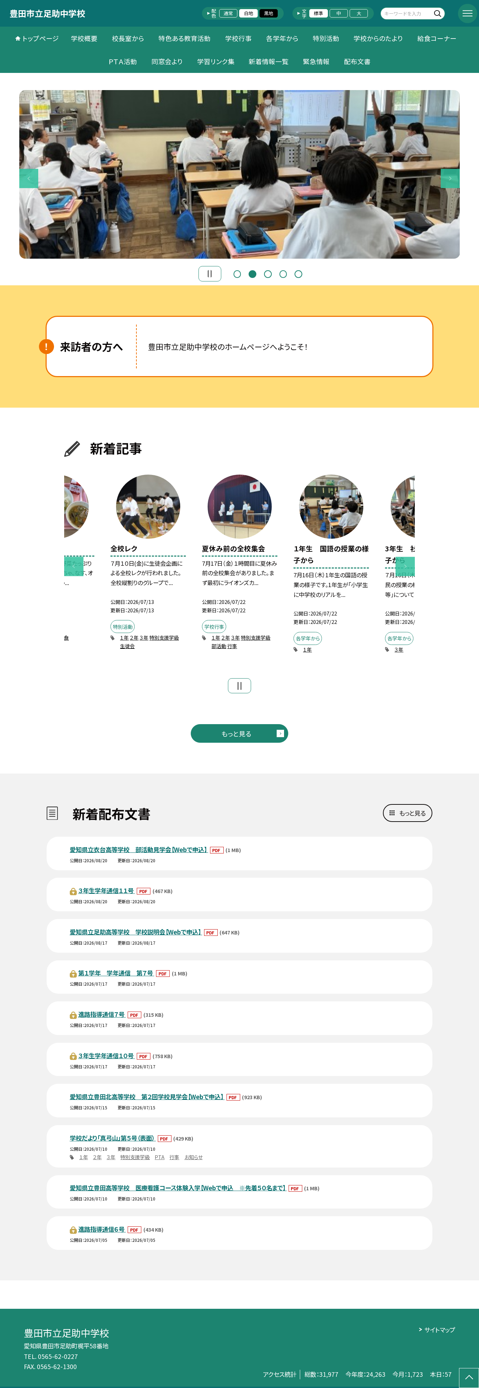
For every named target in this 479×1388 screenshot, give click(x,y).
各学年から (282, 38)
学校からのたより (378, 38)
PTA (159, 1157)
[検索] (438, 13)
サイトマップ (439, 1329)
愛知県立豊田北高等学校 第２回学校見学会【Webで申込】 (147, 1096)
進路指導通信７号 (102, 1014)
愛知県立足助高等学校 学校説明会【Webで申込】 (136, 931)
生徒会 (127, 645)
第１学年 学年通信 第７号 (116, 972)
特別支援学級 (164, 637)
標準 (318, 13)
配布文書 (357, 61)
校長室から (128, 38)
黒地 (268, 13)
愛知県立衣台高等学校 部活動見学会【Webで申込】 (139, 849)
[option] (239, 174)
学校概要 (84, 38)
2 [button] (252, 273)
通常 (228, 13)
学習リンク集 (216, 61)
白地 (248, 13)
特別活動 (326, 38)
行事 (232, 645)
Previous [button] (29, 178)
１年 (124, 637)
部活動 (218, 645)
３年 (144, 637)
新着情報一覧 (269, 61)
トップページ (40, 38)
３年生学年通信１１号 (106, 890)
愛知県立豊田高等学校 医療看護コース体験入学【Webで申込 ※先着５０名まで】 (178, 1187)
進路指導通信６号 (102, 1229)
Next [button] (450, 178)
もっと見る (236, 733)
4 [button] (283, 273)
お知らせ (193, 1157)
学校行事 (238, 38)
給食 (64, 637)
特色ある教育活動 (184, 38)
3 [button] (268, 273)
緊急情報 (316, 61)
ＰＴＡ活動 (122, 61)
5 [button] (298, 273)
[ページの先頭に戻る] (469, 1378)
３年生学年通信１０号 (106, 1055)
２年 (134, 637)
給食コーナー (437, 38)
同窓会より (167, 61)
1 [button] (237, 273)
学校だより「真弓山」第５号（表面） (113, 1138)
